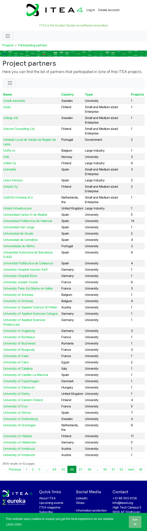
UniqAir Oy (10, 186)
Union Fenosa (12, 180)
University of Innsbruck (19, 449)
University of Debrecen (19, 387)
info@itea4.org (123, 503)
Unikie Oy (9, 163)
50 (105, 469)
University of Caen (16, 356)
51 (113, 469)
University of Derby (16, 394)
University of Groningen (19, 425)
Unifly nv (9, 150)
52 (121, 469)
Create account (108, 10)
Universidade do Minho (19, 246)
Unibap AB (10, 118)
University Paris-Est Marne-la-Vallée (28, 288)
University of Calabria (18, 368)
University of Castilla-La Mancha (25, 375)
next (131, 469)
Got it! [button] (135, 522)
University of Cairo (16, 362)
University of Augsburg (19, 331)
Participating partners (32, 45)
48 (89, 469)
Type (89, 94)
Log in (91, 10)
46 (72, 469)
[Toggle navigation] (7, 36)
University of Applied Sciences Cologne (30, 313)
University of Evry (15, 406)
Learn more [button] (14, 524)
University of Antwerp (18, 295)
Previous (15, 469)
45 (63, 469)
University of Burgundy (19, 350)
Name (7, 94)
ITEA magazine (49, 507)
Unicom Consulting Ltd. (19, 129)
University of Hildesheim (19, 442)
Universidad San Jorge (18, 227)
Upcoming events (51, 503)
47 (81, 469)
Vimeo (80, 503)
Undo (7, 107)
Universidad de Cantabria (20, 240)
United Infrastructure (17, 208)
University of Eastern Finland (23, 400)
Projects (8, 45)
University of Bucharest (19, 343)
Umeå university (14, 101)
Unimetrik (9, 169)
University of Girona (17, 412)
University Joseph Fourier (20, 282)
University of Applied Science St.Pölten (30, 307)
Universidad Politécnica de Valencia (27, 221)
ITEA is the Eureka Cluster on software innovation (73, 25)
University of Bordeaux (19, 337)
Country (67, 94)
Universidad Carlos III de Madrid (25, 214)
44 (54, 469)
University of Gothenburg (20, 419)
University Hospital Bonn (20, 276)
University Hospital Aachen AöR (25, 269)
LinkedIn (81, 498)
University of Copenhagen (21, 381)
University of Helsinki (17, 436)
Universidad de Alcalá (18, 233)
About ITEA (47, 498)
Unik (6, 157)
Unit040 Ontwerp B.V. (18, 197)
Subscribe (46, 512)
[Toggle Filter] (10, 83)
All (140, 469)
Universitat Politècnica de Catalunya (28, 263)
